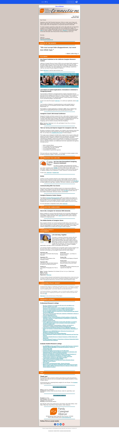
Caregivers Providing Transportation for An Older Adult (56, 350)
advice (60, 215)
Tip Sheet (66, 190)
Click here (49, 274)
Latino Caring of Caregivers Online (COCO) (53, 358)
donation (75, 382)
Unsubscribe (50, 430)
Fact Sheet (76, 181)
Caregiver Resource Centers (53, 197)
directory (65, 30)
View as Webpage (59, 6)
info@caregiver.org (66, 417)
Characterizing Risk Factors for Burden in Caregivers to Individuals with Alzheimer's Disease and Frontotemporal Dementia (60, 352)
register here (56, 172)
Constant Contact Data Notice (65, 430)
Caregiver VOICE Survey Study (50, 315)
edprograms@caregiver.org (46, 39)
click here (45, 70)
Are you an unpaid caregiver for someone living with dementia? (58, 310)
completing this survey (57, 132)
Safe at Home (46, 362)
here (46, 293)
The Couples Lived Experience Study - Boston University (56, 363)
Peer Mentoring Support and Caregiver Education (54, 333)
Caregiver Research (47, 349)
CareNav (56, 167)
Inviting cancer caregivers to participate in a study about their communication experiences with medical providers (57, 357)
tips (60, 226)
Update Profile (56, 430)
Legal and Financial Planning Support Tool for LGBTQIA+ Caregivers (59, 327)
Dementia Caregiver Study (49, 320)
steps (41, 30)
